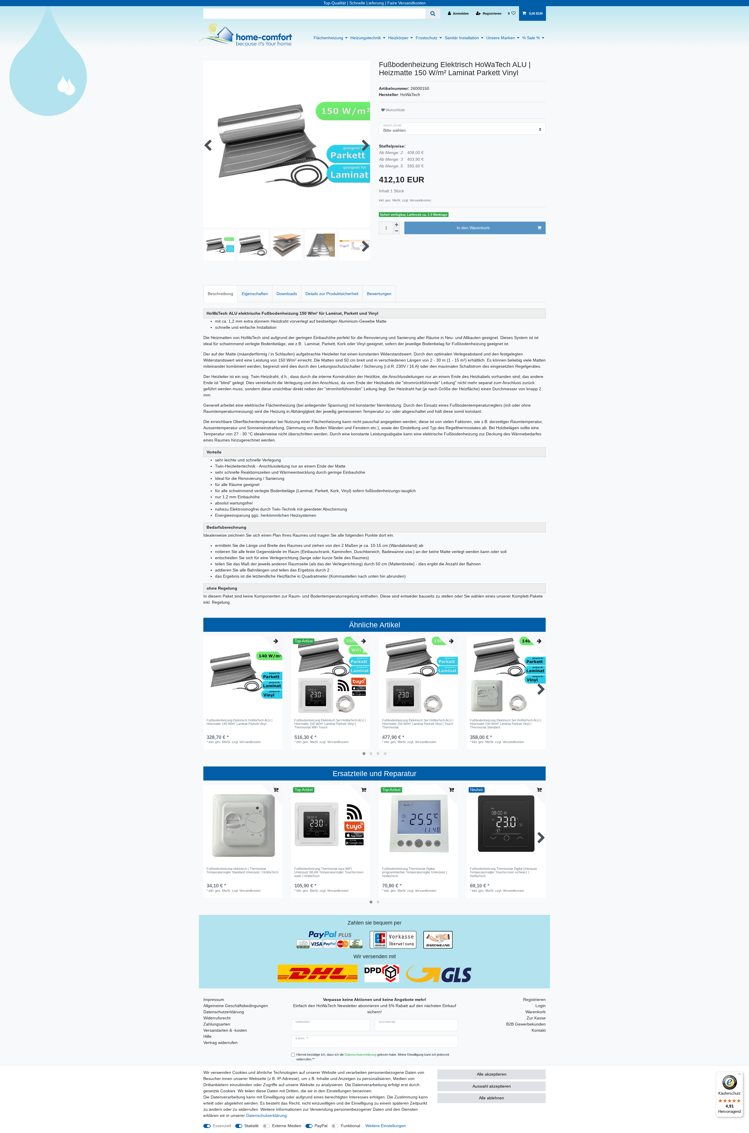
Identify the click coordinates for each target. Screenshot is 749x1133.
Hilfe (207, 1036)
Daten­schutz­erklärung (266, 1115)
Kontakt (539, 1030)
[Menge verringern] (396, 231)
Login (540, 1005)
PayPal (321, 1125)
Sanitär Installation (462, 37)
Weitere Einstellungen (385, 1125)
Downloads (286, 293)
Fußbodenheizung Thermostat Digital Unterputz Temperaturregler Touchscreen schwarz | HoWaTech (503, 872)
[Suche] (432, 13)
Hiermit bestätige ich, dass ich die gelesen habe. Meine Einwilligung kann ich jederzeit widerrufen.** (372, 1057)
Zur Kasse (536, 1018)
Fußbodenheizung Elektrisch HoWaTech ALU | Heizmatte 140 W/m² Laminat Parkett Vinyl (239, 721)
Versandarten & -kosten (225, 1030)
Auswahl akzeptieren (492, 1086)
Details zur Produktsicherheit (331, 293)
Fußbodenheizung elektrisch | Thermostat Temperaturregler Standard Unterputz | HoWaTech (242, 870)
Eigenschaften (255, 293)
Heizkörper (398, 37)
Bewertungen (379, 293)
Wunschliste (395, 110)
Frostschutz (426, 37)
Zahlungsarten (216, 1024)
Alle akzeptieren (491, 1074)
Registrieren (534, 999)
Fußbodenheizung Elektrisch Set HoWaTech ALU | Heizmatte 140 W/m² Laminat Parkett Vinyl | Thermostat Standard (505, 723)
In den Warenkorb (473, 227)
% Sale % (531, 37)
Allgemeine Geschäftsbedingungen (235, 1005)
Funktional (350, 1125)
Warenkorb (535, 1011)
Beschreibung (220, 293)
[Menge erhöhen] (396, 225)
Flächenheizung (328, 37)
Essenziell (222, 1125)
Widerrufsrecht (217, 1018)
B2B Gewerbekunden (526, 1024)
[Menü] (739, 1075)
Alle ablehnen (491, 1098)
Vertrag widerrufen (220, 1042)
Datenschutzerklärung (223, 1011)
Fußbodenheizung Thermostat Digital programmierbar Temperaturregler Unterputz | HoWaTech (414, 872)
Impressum (213, 999)
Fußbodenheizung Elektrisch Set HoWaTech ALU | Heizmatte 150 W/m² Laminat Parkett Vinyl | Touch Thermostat (417, 723)
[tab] (220, 293)
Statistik (251, 1125)
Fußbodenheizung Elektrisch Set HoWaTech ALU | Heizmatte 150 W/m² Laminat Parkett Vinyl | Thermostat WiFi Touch (330, 723)
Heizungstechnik (366, 37)
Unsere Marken (500, 37)
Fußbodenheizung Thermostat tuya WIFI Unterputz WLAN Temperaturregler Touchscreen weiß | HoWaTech (328, 872)
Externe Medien (286, 1125)
